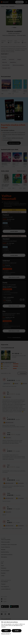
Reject (6, 630)
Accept (16, 630)
